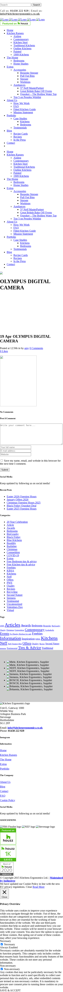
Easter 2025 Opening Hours (21, 508)
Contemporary (35, 629)
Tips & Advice (29, 647)
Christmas (12, 549)
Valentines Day (15, 607)
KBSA (10, 570)
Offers (10, 579)
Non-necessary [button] (8, 965)
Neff (9, 576)
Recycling (12, 591)
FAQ (2, 795)
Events (4, 633)
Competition (13, 552)
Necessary (9, 944)
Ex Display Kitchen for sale (20, 634)
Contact (4, 791)
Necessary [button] (5, 941)
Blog (2, 786)
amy (26, 348)
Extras (10, 558)
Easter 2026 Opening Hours (21, 496)
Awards (11, 528)
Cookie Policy (7, 800)
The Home (5, 759)
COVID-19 (13, 555)
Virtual (10, 610)
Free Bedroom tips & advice (22, 561)
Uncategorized (14, 604)
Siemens (11, 598)
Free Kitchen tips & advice (21, 564)
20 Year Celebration (17, 521)
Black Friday (13, 537)
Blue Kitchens (14, 540)
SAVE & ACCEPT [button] (10, 990)
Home (3, 750)
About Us (5, 782)
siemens (3, 648)
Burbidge (12, 546)
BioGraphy (13, 534)
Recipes (11, 588)
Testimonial (13, 601)
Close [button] (29, 886)
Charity (3, 630)
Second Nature (15, 595)
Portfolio (4, 768)
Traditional (47, 648)
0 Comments (36, 348)
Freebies (11, 567)
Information (10, 638)
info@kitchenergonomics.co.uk (20, 13)
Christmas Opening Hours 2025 (23, 502)
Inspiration (28, 638)
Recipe (42, 644)
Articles (12, 625)
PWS (9, 582)
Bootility (11, 543)
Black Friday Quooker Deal (21, 505)
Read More (39, 886)
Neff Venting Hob (15, 644)
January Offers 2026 (17, 499)
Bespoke (47, 626)
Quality (11, 585)
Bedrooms (12, 531)
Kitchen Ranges (8, 755)
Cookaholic (49, 630)
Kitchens (11, 573)
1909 (2, 626)
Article (10, 524)
